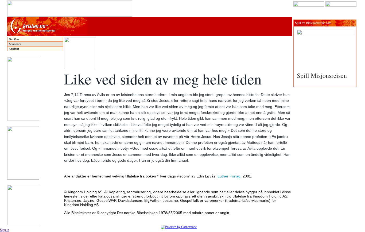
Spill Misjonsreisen (322, 75)
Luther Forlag (229, 176)
